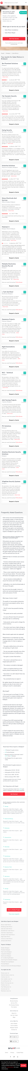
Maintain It (5, 227)
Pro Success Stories (14, 1005)
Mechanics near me (6, 991)
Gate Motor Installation (11, 30)
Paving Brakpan (5, 963)
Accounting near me (6, 981)
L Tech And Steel (7, 292)
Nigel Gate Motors (5, 936)
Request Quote (14, 1027)
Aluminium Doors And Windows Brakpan (11, 965)
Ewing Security (7, 130)
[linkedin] (17, 1057)
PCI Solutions (6, 426)
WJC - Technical (7, 373)
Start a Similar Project (14, 910)
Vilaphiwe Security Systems (11, 481)
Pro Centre (14, 1007)
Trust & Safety (14, 1025)
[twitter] (14, 1057)
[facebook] (10, 1057)
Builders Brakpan (5, 948)
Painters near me (5, 985)
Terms (6, 1052)
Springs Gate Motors (6, 940)
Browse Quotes (14, 1001)
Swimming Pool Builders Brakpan (9, 959)
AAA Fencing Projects (9, 400)
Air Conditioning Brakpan (7, 957)
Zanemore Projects (8, 319)
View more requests (14, 914)
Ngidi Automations (8, 347)
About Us (14, 1013)
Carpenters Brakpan (6, 953)
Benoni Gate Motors (6, 924)
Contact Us (14, 1029)
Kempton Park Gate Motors (8, 934)
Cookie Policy (20, 1052)
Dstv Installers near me (6, 979)
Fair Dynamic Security (9, 96)
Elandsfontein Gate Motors (7, 930)
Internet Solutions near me (7, 975)
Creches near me (5, 977)
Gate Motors (15, 53)
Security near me (5, 989)
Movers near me (5, 973)
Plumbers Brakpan (5, 949)
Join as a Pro (14, 1003)
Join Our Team (14, 1015)
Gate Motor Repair (10, 32)
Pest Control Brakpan (6, 952)
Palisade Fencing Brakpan (7, 961)
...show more (5, 77)
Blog (14, 1017)
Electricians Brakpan (6, 956)
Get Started (14, 794)
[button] (26, 2)
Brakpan (8, 53)
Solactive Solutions (8, 165)
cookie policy (10, 1067)
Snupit (2, 53)
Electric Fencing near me (7, 983)
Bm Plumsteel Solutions (10, 63)
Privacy (12, 1052)
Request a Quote (14, 90)
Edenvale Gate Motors (6, 928)
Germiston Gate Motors (7, 932)
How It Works (14, 1023)
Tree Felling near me (6, 987)
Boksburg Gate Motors (6, 926)
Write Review (19, 282)
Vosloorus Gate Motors (6, 938)
